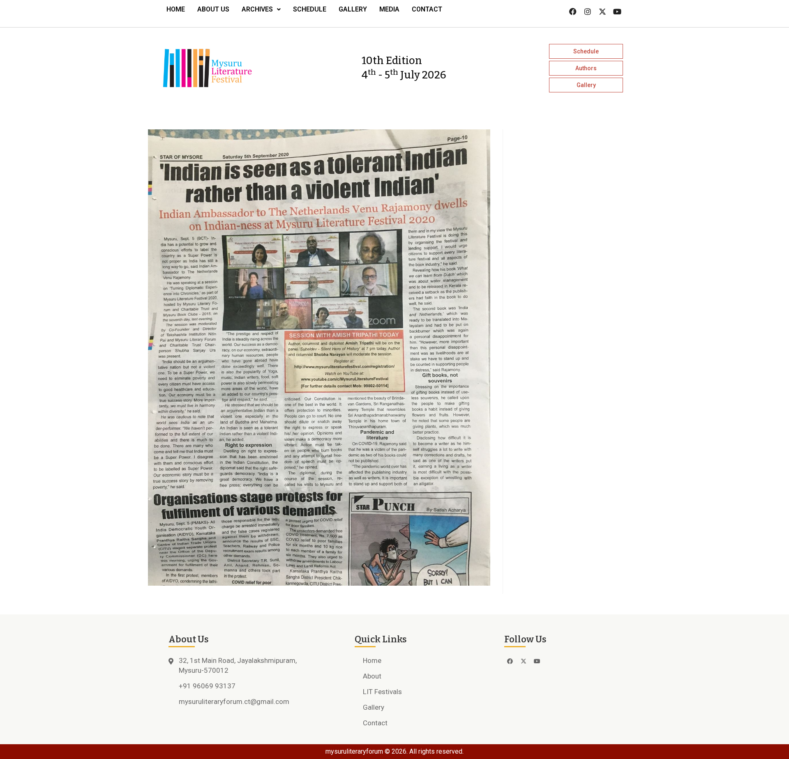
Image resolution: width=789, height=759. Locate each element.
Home (175, 9)
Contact (427, 9)
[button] (261, 9)
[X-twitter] (602, 11)
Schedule (309, 9)
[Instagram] (587, 11)
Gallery (353, 9)
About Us (213, 9)
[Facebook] (572, 11)
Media (389, 9)
